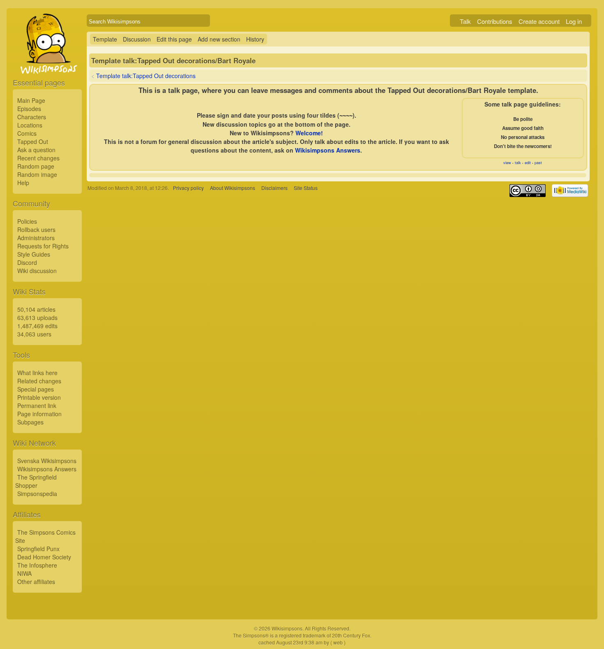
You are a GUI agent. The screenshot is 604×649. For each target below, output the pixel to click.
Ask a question (36, 150)
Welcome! (309, 133)
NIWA (24, 573)
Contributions (494, 21)
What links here (37, 373)
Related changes (39, 381)
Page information (39, 414)
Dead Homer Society (44, 557)
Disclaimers (274, 187)
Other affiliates (36, 581)
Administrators (36, 238)
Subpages (30, 422)
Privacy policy (188, 187)
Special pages (35, 389)
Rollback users (36, 229)
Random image (37, 174)
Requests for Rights (43, 246)
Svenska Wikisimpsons (46, 461)
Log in (574, 21)
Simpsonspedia (37, 493)
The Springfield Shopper (36, 481)
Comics (27, 133)
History (255, 39)
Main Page (31, 100)
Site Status (306, 187)
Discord (27, 262)
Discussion (137, 39)
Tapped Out (32, 141)
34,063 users (34, 334)
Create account (539, 21)
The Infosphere (37, 565)
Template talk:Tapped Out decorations (146, 76)
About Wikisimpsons (232, 187)
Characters (31, 117)
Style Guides (33, 254)
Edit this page (174, 39)
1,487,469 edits (37, 326)
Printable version (39, 397)
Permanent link (36, 405)
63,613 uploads (37, 317)
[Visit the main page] (47, 62)
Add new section (219, 39)
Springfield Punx (38, 549)
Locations (29, 125)
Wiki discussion (37, 271)
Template (105, 39)
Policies (27, 221)
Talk (465, 21)
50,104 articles (36, 309)
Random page (35, 166)
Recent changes (38, 158)
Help (23, 182)
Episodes (29, 108)
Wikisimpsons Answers (46, 469)
